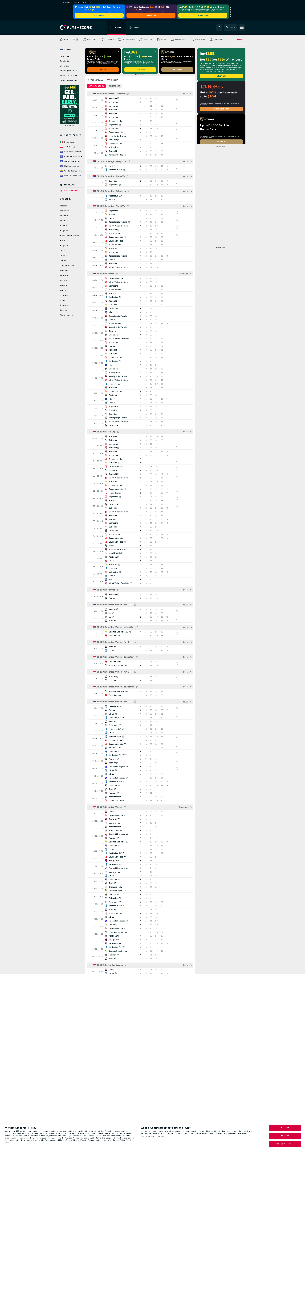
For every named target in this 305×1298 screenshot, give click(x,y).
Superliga (64, 56)
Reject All (285, 1136)
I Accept (285, 1128)
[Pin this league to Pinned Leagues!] (127, 93)
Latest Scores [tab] (96, 86)
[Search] (219, 27)
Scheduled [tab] (114, 86)
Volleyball (96, 80)
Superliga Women (68, 70)
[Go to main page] (78, 27)
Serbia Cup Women (69, 75)
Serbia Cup (65, 61)
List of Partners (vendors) (152, 1136)
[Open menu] (242, 27)
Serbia (114, 80)
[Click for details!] (140, 100)
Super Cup (65, 66)
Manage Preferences (285, 1144)
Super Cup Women (68, 80)
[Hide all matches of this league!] (190, 93)
